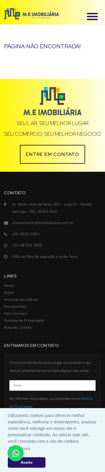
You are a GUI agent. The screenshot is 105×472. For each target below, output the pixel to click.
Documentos (15, 306)
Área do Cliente (18, 327)
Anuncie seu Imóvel (21, 299)
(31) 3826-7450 (26, 234)
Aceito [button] (27, 462)
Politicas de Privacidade (24, 320)
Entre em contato (52, 154)
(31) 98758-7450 (27, 245)
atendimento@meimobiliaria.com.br (42, 223)
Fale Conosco (15, 313)
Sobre (9, 292)
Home (9, 285)
